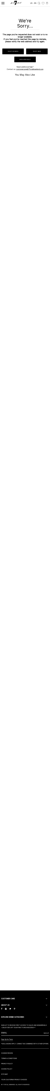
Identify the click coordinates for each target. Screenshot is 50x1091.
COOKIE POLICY (6, 1069)
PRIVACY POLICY (7, 1064)
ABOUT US (5, 1005)
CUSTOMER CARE (8, 999)
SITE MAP (4, 1074)
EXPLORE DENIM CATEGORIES (12, 1017)
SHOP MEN (37, 51)
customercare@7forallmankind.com (29, 69)
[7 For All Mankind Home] (16, 3)
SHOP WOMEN (13, 51)
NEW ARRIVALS (25, 59)
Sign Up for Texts (7, 1039)
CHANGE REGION (7, 1053)
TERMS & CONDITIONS (9, 1058)
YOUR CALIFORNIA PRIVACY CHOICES (14, 1079)
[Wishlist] (43, 3)
